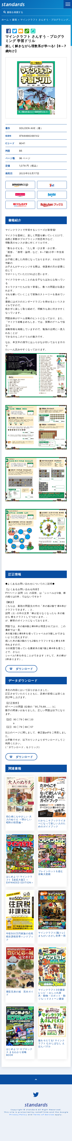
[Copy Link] (27, 31)
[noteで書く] (33, 31)
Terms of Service (43, 1115)
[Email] (21, 31)
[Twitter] (15, 31)
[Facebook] (8, 31)
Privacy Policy (18, 1115)
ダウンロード (24, 668)
